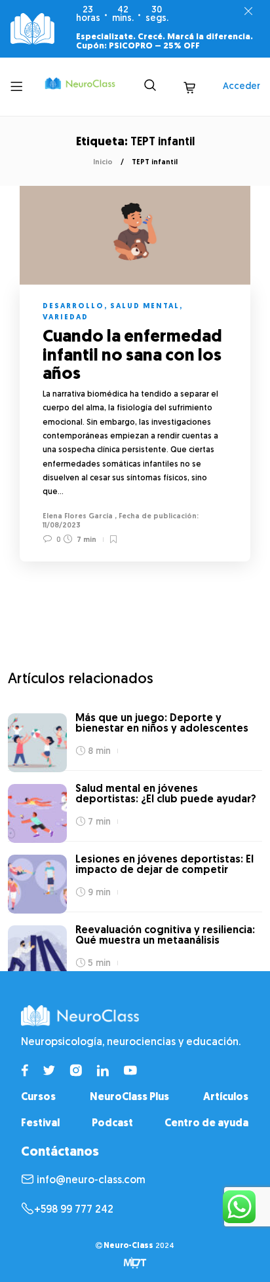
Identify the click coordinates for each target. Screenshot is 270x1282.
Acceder (241, 87)
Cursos (38, 1097)
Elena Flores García (78, 516)
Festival (40, 1123)
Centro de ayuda (206, 1123)
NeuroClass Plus (129, 1097)
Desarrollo (73, 306)
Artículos (225, 1097)
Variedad (65, 317)
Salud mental (145, 306)
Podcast (112, 1123)
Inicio (103, 162)
